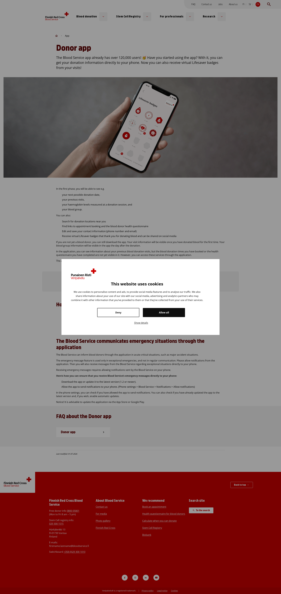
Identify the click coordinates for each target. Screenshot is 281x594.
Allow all (164, 312)
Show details (141, 322)
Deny (118, 312)
